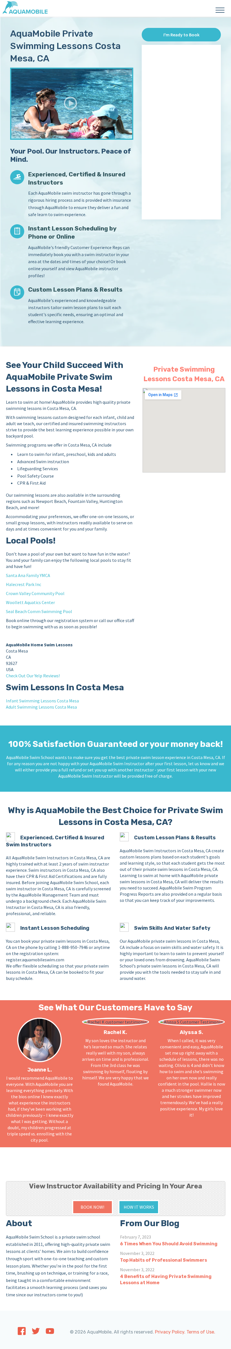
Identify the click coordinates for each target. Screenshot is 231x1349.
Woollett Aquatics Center (30, 602)
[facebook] (21, 1333)
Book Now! (92, 1207)
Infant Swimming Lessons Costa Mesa (42, 701)
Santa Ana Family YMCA (28, 575)
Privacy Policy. (170, 1332)
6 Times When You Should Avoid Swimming (168, 1243)
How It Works (139, 1207)
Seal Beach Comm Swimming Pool (39, 611)
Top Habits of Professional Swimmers (163, 1260)
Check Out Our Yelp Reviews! (33, 675)
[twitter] (36, 1332)
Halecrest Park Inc (23, 584)
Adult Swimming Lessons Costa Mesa (41, 707)
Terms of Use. (200, 1332)
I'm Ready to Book (181, 34)
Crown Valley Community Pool (35, 593)
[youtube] (50, 1332)
